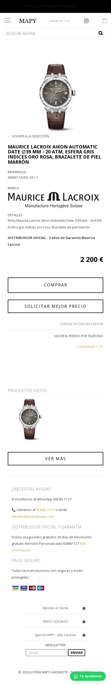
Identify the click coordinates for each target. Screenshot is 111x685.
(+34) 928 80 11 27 (90, 346)
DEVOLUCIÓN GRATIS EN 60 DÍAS (51, 6)
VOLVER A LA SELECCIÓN (30, 136)
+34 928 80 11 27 (59, 21)
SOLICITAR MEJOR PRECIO (55, 306)
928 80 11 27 (45, 509)
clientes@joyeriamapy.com (33, 516)
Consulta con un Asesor (81, 323)
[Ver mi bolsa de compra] (104, 21)
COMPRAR (55, 285)
